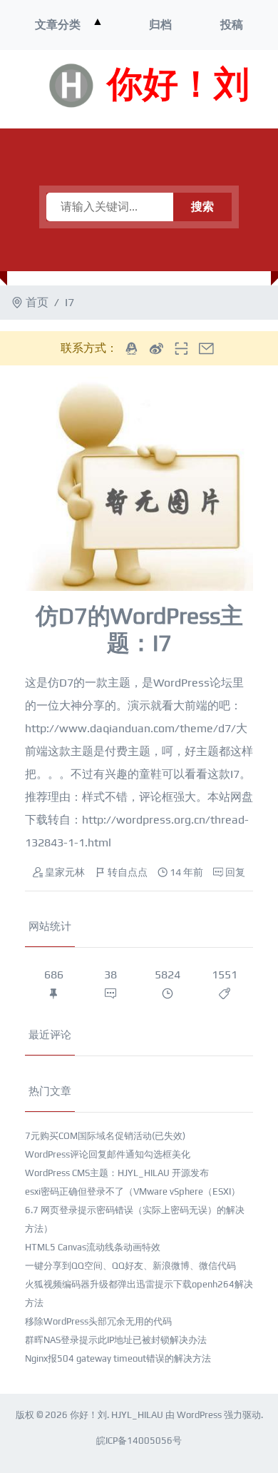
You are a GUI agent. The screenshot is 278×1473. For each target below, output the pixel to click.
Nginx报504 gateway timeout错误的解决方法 (118, 1358)
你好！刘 (178, 85)
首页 (37, 302)
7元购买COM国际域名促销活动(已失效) (105, 1135)
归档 (160, 24)
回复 (235, 872)
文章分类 (58, 24)
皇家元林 (65, 872)
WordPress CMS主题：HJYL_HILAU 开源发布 (117, 1173)
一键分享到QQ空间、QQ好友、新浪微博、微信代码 (130, 1265)
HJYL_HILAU (137, 1414)
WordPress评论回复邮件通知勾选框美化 (107, 1154)
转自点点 (128, 872)
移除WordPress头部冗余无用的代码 (98, 1321)
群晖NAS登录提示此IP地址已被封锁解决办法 (116, 1340)
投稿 (231, 24)
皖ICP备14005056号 (139, 1440)
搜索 (202, 206)
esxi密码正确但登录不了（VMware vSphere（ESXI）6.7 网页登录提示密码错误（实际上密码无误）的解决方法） (134, 1210)
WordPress (199, 1414)
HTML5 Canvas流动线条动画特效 (92, 1247)
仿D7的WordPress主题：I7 (139, 629)
